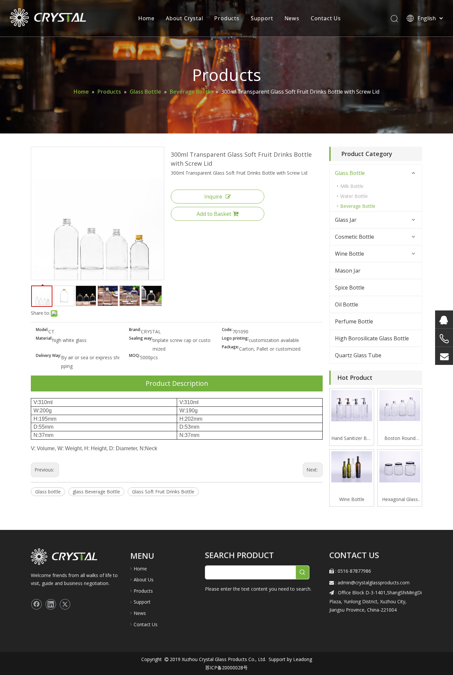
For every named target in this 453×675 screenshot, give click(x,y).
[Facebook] (36, 604)
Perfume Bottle (354, 321)
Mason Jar (347, 270)
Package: (230, 347)
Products (226, 18)
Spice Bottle (349, 287)
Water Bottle (354, 196)
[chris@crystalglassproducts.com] (444, 356)
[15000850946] (444, 339)
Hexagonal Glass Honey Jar (400, 499)
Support (262, 18)
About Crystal (184, 18)
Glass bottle (48, 491)
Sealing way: (141, 338)
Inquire (213, 196)
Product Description (177, 383)
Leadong (302, 659)
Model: (42, 329)
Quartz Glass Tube (358, 355)
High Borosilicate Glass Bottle (372, 338)
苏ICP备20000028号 (226, 667)
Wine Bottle (349, 253)
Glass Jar (345, 219)
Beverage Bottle (357, 206)
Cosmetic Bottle (354, 236)
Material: (44, 338)
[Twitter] (65, 604)
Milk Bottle (351, 186)
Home (146, 18)
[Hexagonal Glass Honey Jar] (399, 466)
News (292, 18)
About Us (144, 579)
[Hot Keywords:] (302, 572)
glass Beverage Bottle (96, 491)
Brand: (135, 329)
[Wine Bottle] (351, 466)
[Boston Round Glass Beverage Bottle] (399, 405)
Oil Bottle (346, 304)
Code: (227, 329)
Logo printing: (235, 338)
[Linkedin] (50, 604)
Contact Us (326, 18)
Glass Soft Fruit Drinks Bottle (163, 491)
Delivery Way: (48, 355)
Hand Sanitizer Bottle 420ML (351, 438)
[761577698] (444, 319)
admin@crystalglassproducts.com (374, 582)
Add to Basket (214, 213)
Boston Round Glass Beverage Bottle (400, 438)
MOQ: (134, 355)
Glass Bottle (350, 173)
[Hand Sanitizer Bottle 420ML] (351, 405)
